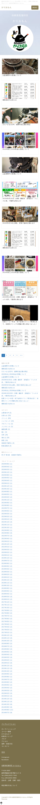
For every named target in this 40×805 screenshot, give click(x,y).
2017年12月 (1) (7, 602)
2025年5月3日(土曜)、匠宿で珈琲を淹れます (16, 385)
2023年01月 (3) (7, 519)
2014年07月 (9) (7, 712)
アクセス (5, 741)
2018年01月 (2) (7, 599)
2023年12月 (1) (7, 500)
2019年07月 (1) (7, 560)
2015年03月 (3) (7, 690)
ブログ (4, 739)
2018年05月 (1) (7, 591)
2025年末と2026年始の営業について (14, 374)
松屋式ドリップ (7, 736)
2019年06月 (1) (7, 563)
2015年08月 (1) (7, 676)
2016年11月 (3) (7, 638)
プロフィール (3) (7, 424)
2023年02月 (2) (7, 516)
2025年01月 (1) (7, 483)
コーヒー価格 (6, 731)
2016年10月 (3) (7, 640)
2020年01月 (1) (7, 555)
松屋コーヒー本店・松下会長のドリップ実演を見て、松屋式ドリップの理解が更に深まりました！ (20, 400)
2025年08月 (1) (7, 475)
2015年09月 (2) (7, 674)
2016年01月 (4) (7, 663)
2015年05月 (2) (7, 685)
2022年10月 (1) (7, 527)
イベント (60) (6, 418)
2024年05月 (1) (7, 494)
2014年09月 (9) (7, 707)
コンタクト (5, 746)
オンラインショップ (9, 729)
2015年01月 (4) (7, 696)
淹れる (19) (5, 437)
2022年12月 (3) (7, 522)
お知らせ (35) (6, 415)
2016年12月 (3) (7, 635)
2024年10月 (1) (7, 489)
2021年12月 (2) (7, 544)
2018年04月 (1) (7, 594)
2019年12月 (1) (7, 558)
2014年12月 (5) (7, 699)
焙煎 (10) (5, 440)
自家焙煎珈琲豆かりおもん (19, 797)
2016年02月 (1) (7, 660)
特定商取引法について (9, 785)
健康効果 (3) (6, 429)
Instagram (5, 757)
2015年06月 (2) (7, 682)
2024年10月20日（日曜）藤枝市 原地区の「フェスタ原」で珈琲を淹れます (20, 394)
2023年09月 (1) (7, 502)
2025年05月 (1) (7, 477)
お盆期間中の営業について (10, 366)
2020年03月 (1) (7, 549)
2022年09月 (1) (7, 530)
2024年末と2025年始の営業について (14, 390)
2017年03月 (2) (7, 627)
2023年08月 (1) (7, 505)
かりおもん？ (6, 734)
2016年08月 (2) (7, 643)
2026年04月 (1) (7, 466)
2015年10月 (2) (7, 671)
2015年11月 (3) (7, 668)
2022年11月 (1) (7, 524)
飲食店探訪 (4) (6, 446)
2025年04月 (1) (7, 480)
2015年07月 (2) (7, 679)
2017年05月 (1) (7, 621)
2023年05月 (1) (7, 511)
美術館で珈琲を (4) (8, 443)
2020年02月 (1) (7, 552)
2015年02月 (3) (7, 693)
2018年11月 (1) (7, 583)
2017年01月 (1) (7, 632)
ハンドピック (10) (8, 421)
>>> (21, 355)
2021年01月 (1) (7, 547)
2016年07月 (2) (7, 646)
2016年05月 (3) (7, 652)
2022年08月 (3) (7, 533)
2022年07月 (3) (7, 536)
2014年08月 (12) (7, 710)
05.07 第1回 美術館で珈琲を (12, 455)
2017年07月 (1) (7, 616)
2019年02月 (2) (7, 574)
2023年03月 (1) (7, 513)
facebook (5, 759)
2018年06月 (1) (7, 588)
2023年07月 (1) (7, 508)
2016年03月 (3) (7, 657)
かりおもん (6, 7)
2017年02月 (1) (7, 629)
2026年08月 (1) (7, 464)
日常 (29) (5, 435)
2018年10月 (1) (7, 585)
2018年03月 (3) (7, 596)
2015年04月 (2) (7, 687)
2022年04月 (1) (7, 538)
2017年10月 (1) (7, 607)
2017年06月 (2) (7, 618)
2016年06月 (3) (7, 649)
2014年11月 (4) (7, 701)
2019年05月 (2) (7, 566)
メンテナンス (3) (7, 426)
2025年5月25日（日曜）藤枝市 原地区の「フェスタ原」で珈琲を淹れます (19, 381)
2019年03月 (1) (7, 572)
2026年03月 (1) (7, 469)
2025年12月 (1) (7, 472)
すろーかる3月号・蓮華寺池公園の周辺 (14, 371)
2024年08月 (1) (7, 491)
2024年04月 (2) (7, 497)
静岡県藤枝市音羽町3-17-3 (11, 773)
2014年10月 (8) (7, 704)
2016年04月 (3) (7, 654)
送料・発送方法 (7, 744)
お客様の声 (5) (6, 413)
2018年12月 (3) (7, 580)
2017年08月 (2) (7, 613)
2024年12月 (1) (7, 486)
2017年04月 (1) (7, 624)
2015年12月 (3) (7, 665)
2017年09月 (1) (7, 610)
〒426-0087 (6, 770)
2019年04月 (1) (7, 569)
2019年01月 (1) (7, 577)
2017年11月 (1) (7, 605)
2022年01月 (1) (7, 541)
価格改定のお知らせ (8, 369)
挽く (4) (4, 432)
